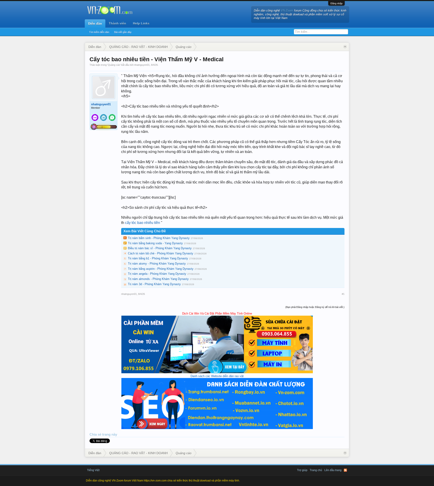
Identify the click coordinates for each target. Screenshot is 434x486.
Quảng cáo (114, 64)
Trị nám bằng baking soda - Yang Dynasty (155, 243)
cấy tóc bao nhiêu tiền (142, 223)
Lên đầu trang (333, 470)
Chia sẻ (96, 434)
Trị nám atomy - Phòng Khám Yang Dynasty (157, 263)
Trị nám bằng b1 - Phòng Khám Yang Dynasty (158, 258)
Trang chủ (316, 470)
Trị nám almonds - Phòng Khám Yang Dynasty (158, 279)
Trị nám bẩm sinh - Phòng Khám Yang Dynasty (159, 238)
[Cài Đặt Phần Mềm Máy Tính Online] (217, 372)
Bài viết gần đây (123, 32)
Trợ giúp (302, 470)
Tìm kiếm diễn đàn (99, 32)
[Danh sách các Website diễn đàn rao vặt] (217, 428)
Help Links (141, 23)
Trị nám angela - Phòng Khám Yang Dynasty (157, 273)
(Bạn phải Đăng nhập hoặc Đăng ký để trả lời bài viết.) (314, 307)
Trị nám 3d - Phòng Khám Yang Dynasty (154, 284)
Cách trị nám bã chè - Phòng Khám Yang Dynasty (160, 253)
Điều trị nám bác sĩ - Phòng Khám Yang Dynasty (160, 248)
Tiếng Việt (93, 470)
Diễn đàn (95, 23)
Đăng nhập (336, 3)
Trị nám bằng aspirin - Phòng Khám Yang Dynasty (160, 268)
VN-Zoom (287, 10)
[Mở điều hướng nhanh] (345, 46)
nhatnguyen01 (142, 64)
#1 (343, 294)
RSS (345, 470)
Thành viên (117, 23)
